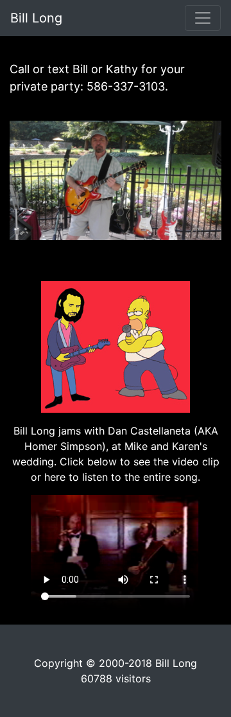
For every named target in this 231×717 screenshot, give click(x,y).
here (54, 477)
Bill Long (36, 18)
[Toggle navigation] (203, 18)
